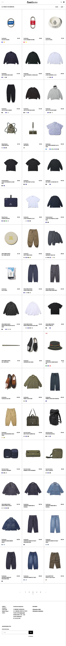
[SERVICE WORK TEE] (55, 308)
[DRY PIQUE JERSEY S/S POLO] (33, 165)
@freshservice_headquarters (38, 611)
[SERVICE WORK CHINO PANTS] (55, 273)
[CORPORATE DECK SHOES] (33, 345)
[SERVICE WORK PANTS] (33, 273)
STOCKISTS (4, 608)
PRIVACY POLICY (5, 611)
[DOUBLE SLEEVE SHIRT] (33, 381)
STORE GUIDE (4, 609)
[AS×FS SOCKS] (11, 273)
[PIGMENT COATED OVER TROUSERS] (55, 381)
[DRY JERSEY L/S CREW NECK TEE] (55, 165)
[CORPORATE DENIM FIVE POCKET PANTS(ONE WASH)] (33, 524)
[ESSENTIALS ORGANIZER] (11, 453)
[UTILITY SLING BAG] (55, 453)
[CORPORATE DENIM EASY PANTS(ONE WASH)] (11, 560)
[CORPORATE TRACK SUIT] (55, 238)
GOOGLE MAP (22, 613)
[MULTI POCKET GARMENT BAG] (33, 417)
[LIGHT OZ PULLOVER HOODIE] (55, 93)
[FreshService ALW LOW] (11, 381)
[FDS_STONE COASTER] (11, 238)
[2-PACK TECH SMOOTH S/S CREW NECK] (11, 165)
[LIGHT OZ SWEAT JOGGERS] (11, 93)
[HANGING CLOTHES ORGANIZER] (33, 453)
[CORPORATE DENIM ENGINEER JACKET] (11, 524)
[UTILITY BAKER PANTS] (33, 238)
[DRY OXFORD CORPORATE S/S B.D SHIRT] (55, 128)
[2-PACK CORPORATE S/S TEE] (33, 201)
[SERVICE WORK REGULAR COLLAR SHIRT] (11, 308)
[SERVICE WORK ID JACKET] (11, 488)
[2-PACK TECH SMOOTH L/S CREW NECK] (55, 201)
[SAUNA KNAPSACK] (11, 128)
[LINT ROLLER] (33, 128)
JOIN (31, 632)
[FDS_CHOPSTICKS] (11, 345)
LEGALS (3, 612)
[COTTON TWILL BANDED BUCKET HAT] (55, 345)
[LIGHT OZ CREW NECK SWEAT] (33, 93)
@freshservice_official (37, 609)
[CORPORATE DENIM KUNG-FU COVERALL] (33, 488)
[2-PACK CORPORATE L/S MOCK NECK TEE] (33, 58)
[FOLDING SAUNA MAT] (11, 201)
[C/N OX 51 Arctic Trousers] (55, 560)
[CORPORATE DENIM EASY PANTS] (33, 560)
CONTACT (4, 606)
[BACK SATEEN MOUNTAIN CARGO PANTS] (11, 417)
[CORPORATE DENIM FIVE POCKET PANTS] (55, 524)
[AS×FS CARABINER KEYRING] (33, 22)
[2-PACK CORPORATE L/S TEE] (55, 58)
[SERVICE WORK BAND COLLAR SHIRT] (33, 308)
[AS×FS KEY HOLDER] (11, 22)
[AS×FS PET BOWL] (55, 22)
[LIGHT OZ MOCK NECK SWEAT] (11, 58)
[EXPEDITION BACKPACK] (55, 417)
